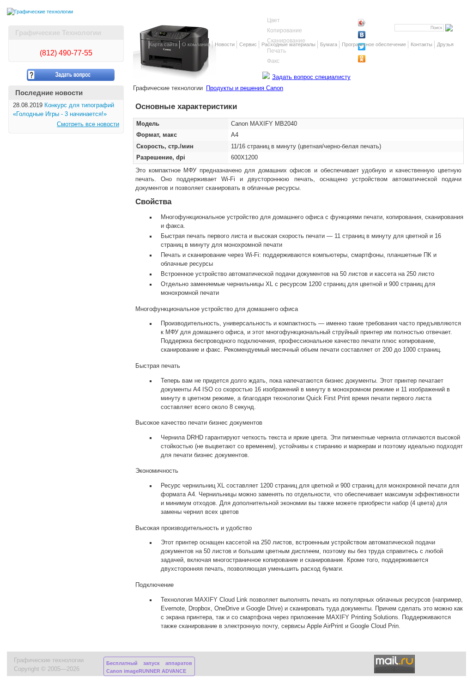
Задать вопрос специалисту (311, 77)
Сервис (248, 44)
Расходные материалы (288, 44)
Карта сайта (163, 44)
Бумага (328, 44)
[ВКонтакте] (377, 35)
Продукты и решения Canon (244, 88)
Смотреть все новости (88, 124)
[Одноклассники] (377, 59)
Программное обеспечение (374, 44)
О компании (196, 44)
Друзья (445, 44)
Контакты (421, 44)
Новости (225, 44)
